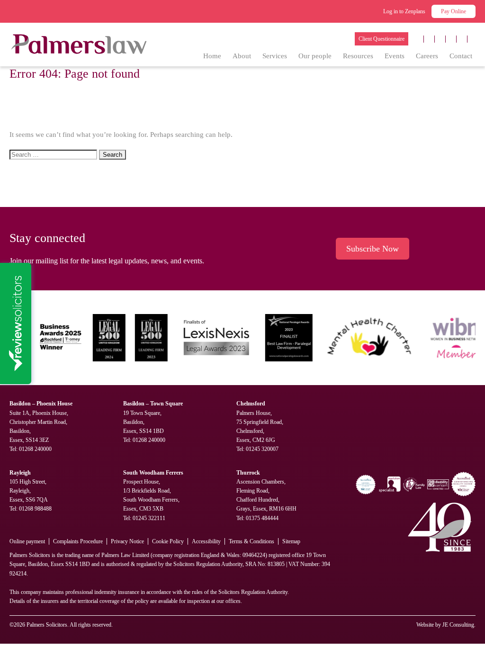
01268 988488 (35, 508)
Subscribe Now (372, 248)
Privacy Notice (127, 541)
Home (212, 56)
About (242, 56)
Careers (427, 56)
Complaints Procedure (78, 541)
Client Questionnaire (381, 39)
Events (394, 56)
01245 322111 (149, 518)
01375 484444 (262, 518)
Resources (358, 56)
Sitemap (291, 541)
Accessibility (206, 541)
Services (274, 56)
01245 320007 (262, 449)
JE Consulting (458, 624)
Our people (315, 56)
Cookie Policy (168, 541)
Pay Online (453, 11)
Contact (460, 56)
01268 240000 (35, 449)
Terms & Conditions (251, 541)
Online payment (27, 541)
